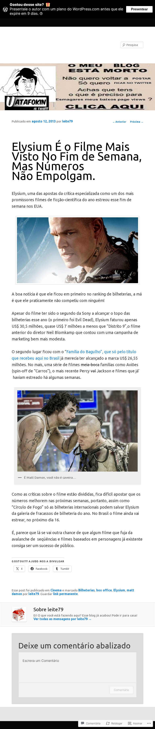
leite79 (67, 121)
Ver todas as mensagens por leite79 (63, 619)
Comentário (121, 690)
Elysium (119, 590)
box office (104, 590)
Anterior (119, 121)
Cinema (56, 590)
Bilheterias (86, 590)
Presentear (139, 9)
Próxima (136, 121)
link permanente (65, 594)
